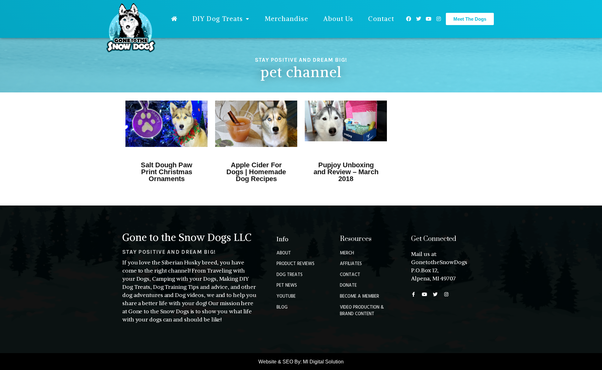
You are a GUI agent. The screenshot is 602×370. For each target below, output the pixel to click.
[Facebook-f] (413, 294)
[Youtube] (429, 19)
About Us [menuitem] (338, 18)
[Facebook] (409, 19)
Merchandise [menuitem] (286, 18)
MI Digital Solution (323, 361)
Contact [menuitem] (381, 18)
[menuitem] (174, 19)
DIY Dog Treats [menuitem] (218, 18)
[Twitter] (419, 19)
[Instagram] (439, 19)
